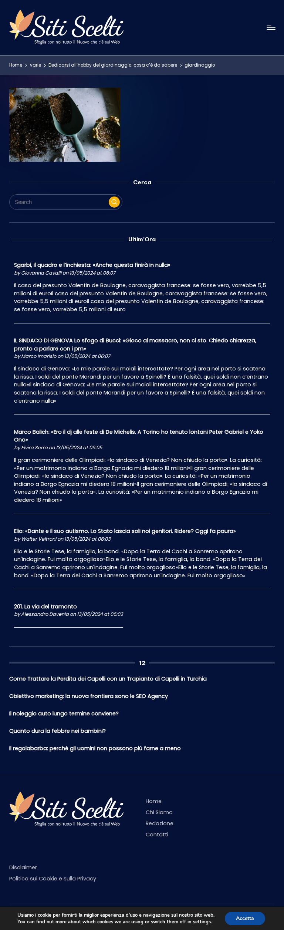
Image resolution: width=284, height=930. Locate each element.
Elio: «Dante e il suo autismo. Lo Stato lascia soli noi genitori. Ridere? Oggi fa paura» (125, 531)
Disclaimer (23, 867)
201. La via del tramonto (45, 606)
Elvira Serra (34, 447)
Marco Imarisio (38, 356)
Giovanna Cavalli (41, 272)
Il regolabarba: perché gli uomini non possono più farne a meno (95, 748)
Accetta (245, 918)
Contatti (157, 834)
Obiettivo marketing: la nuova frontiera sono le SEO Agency (88, 696)
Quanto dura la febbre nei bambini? (57, 731)
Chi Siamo (159, 812)
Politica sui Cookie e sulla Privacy (52, 878)
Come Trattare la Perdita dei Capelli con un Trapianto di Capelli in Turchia (108, 678)
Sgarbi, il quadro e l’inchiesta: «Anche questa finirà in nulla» (92, 265)
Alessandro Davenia (45, 614)
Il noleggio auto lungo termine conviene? (64, 713)
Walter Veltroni (38, 539)
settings (202, 922)
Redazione (159, 823)
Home (154, 801)
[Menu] (270, 28)
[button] (114, 202)
